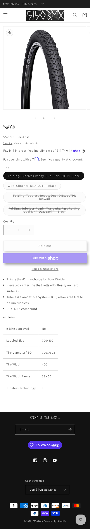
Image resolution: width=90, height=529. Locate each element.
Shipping (7, 143)
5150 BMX (38, 521)
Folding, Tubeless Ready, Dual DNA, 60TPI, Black (46, 177)
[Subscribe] (70, 429)
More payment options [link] (45, 268)
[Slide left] (35, 118)
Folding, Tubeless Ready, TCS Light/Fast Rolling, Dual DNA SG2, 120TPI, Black (46, 211)
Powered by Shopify (55, 521)
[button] (5, 15)
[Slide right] (54, 118)
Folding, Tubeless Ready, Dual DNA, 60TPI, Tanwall (44, 198)
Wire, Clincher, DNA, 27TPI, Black (34, 186)
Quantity (8, 221)
